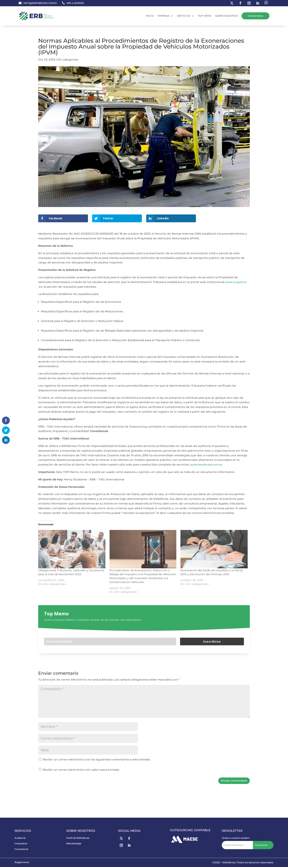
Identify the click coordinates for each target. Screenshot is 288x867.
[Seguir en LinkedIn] (257, 3)
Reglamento (21, 862)
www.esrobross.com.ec (206, 464)
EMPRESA (163, 15)
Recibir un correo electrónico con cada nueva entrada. (81, 769)
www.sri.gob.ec (236, 282)
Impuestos (20, 843)
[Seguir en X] (121, 838)
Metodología (73, 843)
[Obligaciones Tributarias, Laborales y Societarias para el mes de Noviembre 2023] (71, 549)
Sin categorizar (68, 59)
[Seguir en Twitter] (232, 3)
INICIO (150, 15)
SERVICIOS (183, 15)
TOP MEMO (204, 15)
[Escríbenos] (266, 3)
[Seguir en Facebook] (240, 3)
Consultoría (21, 849)
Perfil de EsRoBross (77, 837)
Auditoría (19, 837)
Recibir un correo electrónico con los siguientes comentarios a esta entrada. (96, 759)
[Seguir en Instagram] (249, 3)
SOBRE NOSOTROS (226, 15)
